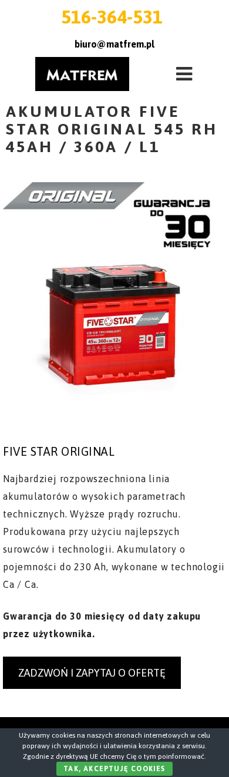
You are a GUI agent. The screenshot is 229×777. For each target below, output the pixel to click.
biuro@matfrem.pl (114, 44)
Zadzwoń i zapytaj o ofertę (92, 673)
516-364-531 (112, 17)
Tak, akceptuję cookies (114, 769)
